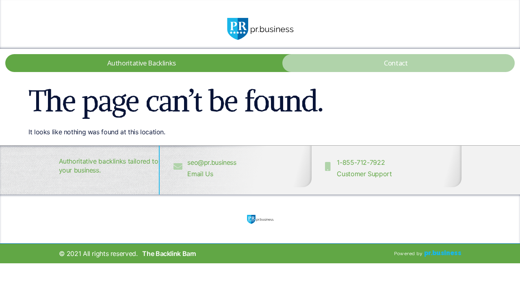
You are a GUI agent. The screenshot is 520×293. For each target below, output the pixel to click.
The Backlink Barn (169, 253)
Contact (395, 63)
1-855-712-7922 (361, 162)
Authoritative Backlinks (141, 63)
